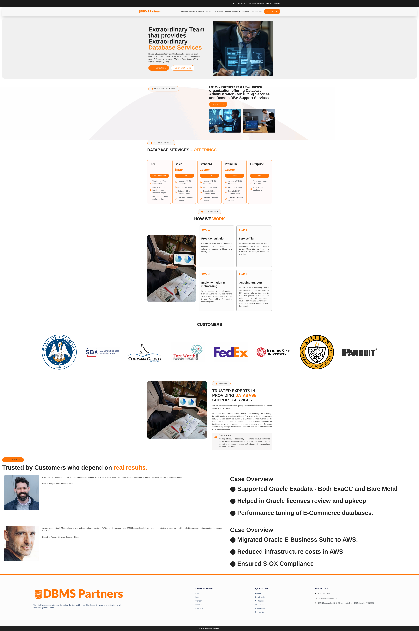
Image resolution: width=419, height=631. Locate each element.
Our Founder (257, 11)
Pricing (208, 11)
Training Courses (231, 11)
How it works (218, 11)
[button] (163, 88)
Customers (246, 11)
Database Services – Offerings (192, 11)
